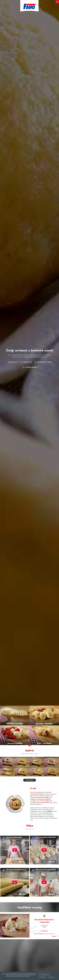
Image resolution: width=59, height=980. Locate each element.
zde (29, 976)
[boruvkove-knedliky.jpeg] (7, 762)
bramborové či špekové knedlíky (39, 799)
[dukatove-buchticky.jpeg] (51, 772)
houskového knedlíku (43, 797)
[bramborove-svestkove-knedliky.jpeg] (51, 762)
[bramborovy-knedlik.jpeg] (7, 772)
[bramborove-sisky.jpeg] (36, 762)
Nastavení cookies (42, 977)
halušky (34, 801)
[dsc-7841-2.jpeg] (22, 772)
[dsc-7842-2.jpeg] (36, 772)
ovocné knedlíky (44, 801)
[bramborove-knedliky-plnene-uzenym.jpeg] (22, 762)
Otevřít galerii (29, 780)
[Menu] (57, 2)
